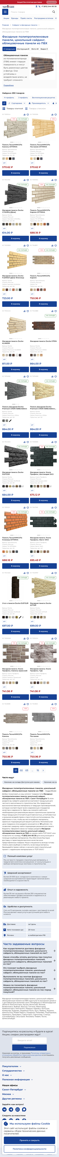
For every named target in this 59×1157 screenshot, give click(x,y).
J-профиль (23, 98)
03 (26, 770)
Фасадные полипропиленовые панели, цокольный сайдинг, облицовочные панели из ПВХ (28, 30)
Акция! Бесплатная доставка (29, 2)
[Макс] (24, 1109)
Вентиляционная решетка (43, 98)
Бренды (14, 18)
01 (16, 770)
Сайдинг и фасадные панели (24, 25)
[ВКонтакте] (4, 1109)
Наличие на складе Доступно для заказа (22, 782)
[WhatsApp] (17, 1109)
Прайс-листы (26, 18)
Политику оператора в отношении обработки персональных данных (26, 1054)
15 (38, 770)
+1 (22, 486)
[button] (10, 338)
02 (21, 770)
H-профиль (9, 98)
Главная (5, 25)
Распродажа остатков (43, 18)
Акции (6, 18)
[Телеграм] (11, 1109)
